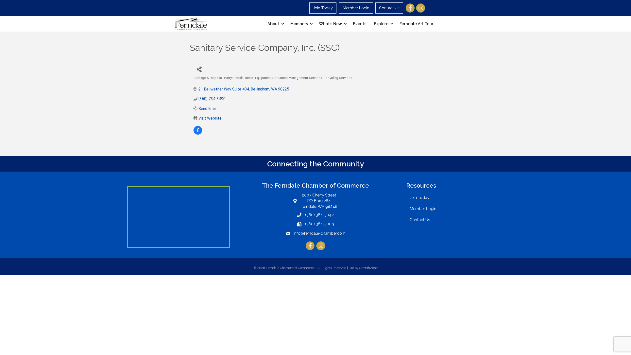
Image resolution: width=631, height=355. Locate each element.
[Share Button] (199, 69)
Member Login (356, 8)
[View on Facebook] (197, 133)
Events (359, 23)
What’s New (330, 23)
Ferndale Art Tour (416, 23)
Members (299, 23)
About (273, 23)
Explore (381, 23)
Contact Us (389, 8)
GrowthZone (368, 268)
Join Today (323, 8)
